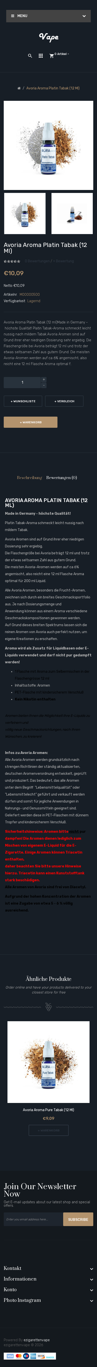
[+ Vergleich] (55, 1062)
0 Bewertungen (37, 261)
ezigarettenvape (37, 1340)
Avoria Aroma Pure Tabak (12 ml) (48, 1110)
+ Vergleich (64, 401)
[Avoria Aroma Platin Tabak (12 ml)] (25, 213)
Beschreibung (29, 477)
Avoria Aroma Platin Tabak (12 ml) (53, 88)
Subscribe (78, 1220)
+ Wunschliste (23, 401)
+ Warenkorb (31, 422)
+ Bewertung (63, 261)
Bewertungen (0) (61, 477)
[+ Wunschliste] (41, 1062)
